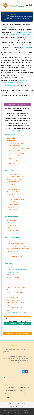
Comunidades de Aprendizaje (18, 161)
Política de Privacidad (20, 410)
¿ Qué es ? (11, 134)
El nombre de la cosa (14, 192)
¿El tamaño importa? (14, 205)
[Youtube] (26, 371)
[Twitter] (23, 371)
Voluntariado (12, 158)
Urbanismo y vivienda (14, 295)
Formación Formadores (17, 333)
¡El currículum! (11, 187)
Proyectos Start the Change (16, 313)
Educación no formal (15, 156)
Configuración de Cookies (23, 413)
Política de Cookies (6, 413)
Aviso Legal (8, 410)
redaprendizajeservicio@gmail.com (17, 324)
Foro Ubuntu (26, 47)
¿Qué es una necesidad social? (18, 207)
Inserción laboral (14, 163)
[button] (27, 5)
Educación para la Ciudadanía (19, 148)
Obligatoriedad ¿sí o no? (15, 199)
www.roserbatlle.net (17, 130)
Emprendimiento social (16, 151)
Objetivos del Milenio (8, 27)
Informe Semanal (26, 32)
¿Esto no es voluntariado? (16, 179)
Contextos (11, 141)
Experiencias (11, 264)
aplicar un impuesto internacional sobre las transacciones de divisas (14, 82)
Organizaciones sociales (16, 153)
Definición (11, 138)
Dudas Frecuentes (14, 171)
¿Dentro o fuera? (13, 202)
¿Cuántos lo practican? (15, 177)
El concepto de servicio (15, 189)
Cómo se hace (12, 217)
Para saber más (13, 238)
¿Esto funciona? (12, 210)
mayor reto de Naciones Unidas (20, 35)
